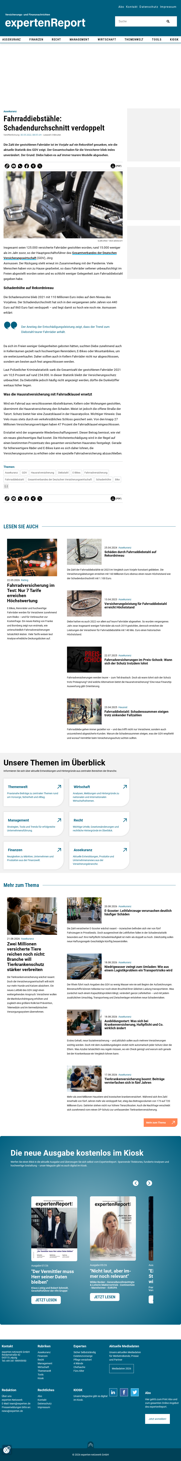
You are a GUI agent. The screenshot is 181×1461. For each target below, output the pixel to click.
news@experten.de (12, 1411)
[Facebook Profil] (124, 1392)
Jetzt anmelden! (157, 1419)
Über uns (6, 1396)
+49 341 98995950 (15, 1360)
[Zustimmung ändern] (7, 1449)
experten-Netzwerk (12, 1399)
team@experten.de (20, 1403)
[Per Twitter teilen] (39, 166)
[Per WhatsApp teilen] (20, 166)
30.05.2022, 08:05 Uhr (31, 135)
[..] (6, 486)
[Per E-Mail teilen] (7, 166)
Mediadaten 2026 (121, 1368)
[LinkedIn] (113, 1392)
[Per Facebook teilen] (26, 166)
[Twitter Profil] (135, 1392)
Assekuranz (10, 111)
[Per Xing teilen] (33, 166)
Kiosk (80, 1399)
